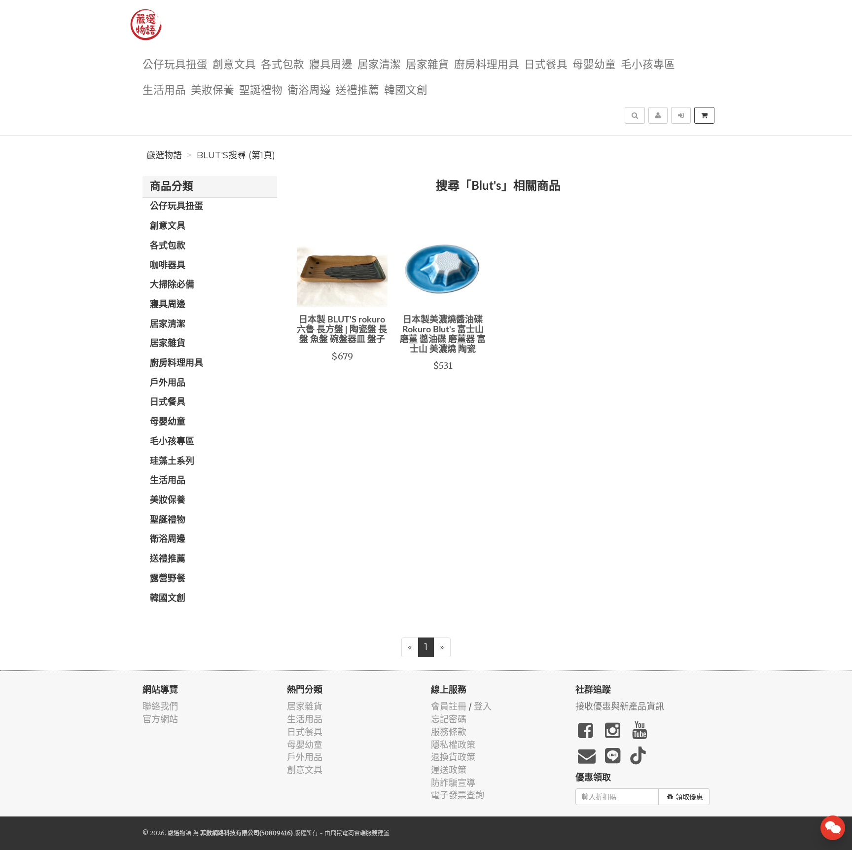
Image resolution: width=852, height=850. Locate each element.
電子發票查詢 (457, 795)
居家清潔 (379, 65)
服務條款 (448, 732)
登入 (483, 706)
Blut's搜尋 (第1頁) (236, 155)
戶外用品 (167, 383)
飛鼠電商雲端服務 (354, 833)
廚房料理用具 (486, 65)
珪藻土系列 (172, 461)
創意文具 (234, 65)
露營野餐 (167, 578)
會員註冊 (448, 706)
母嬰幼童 (594, 65)
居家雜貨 (427, 65)
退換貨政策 (453, 757)
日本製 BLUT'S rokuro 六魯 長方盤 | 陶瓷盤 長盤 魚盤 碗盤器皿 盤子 (342, 330)
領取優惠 (689, 796)
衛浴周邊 (309, 90)
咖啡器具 (167, 265)
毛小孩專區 (648, 65)
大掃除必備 (172, 285)
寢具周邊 (331, 65)
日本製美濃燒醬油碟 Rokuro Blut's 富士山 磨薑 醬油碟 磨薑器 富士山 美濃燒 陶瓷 (443, 335)
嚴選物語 (164, 155)
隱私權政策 (453, 744)
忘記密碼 (448, 719)
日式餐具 (546, 65)
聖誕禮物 (261, 90)
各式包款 (282, 65)
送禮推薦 (357, 90)
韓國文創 (405, 90)
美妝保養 (212, 90)
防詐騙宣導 (453, 782)
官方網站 (160, 719)
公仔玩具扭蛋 (175, 65)
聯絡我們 (160, 706)
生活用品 (164, 90)
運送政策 (448, 770)
